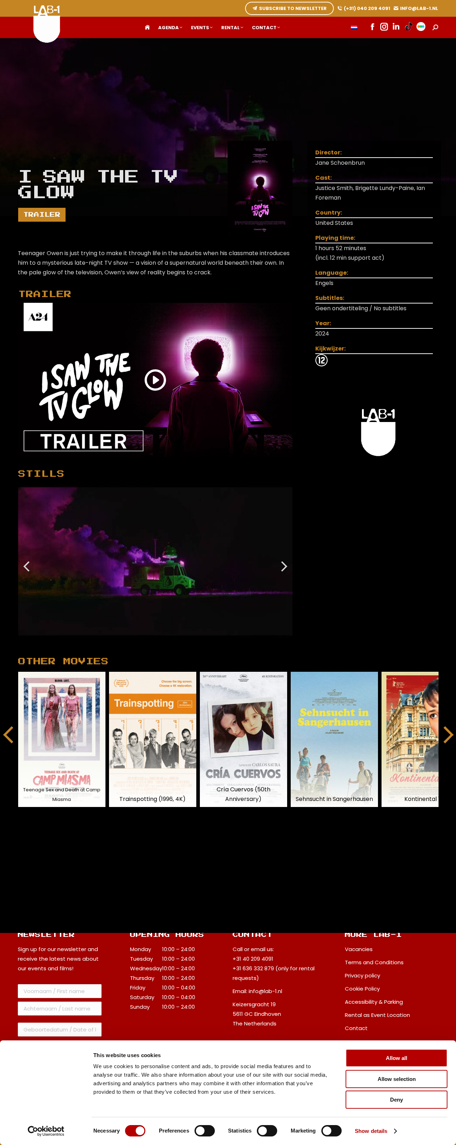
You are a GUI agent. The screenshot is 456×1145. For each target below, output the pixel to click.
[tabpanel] (155, 561)
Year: (323, 323)
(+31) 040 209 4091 (367, 8)
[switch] (205, 1130)
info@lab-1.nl (265, 991)
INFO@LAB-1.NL (419, 8)
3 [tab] (173, 643)
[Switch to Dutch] (354, 27)
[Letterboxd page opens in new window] (420, 27)
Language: (331, 273)
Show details (371, 1131)
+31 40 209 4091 (253, 958)
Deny (396, 1100)
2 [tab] (162, 643)
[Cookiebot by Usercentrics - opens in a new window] (46, 1131)
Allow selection (397, 1079)
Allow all (396, 1058)
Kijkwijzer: (330, 348)
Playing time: (335, 238)
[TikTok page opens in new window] (409, 27)
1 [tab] (151, 643)
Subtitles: (329, 298)
